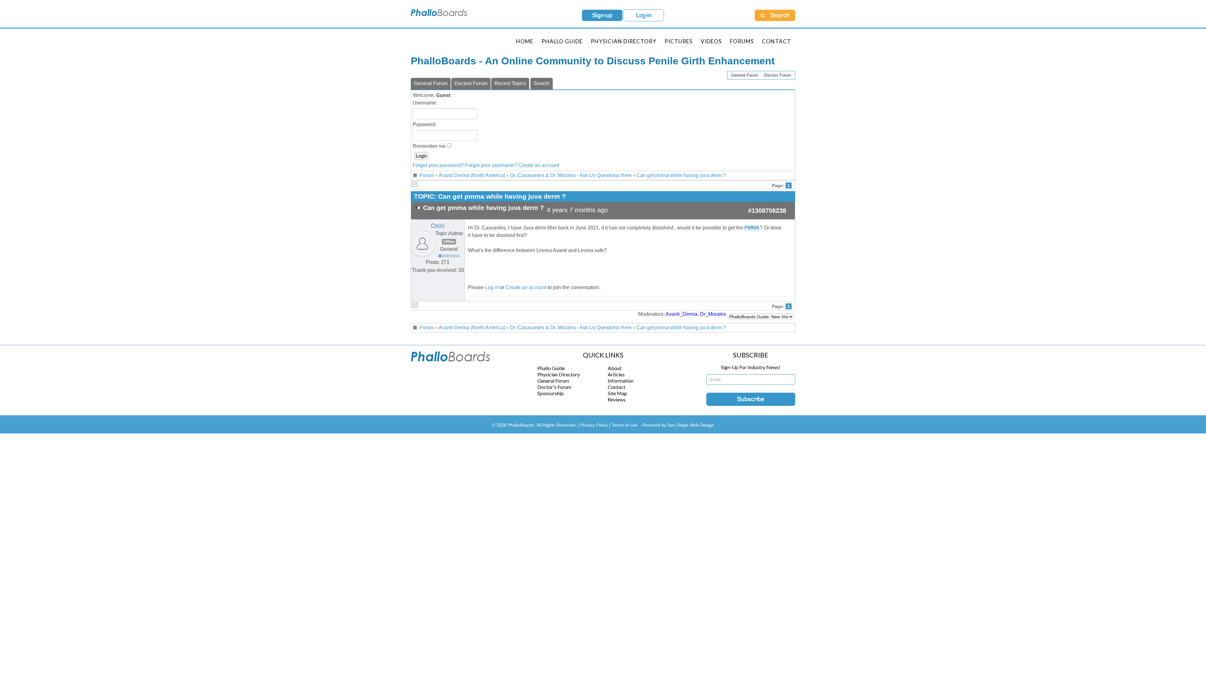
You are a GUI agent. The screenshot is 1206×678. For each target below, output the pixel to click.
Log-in (644, 15)
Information (620, 381)
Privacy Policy (594, 425)
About (615, 368)
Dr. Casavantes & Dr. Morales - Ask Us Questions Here (571, 175)
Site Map (617, 393)
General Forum (744, 75)
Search (542, 83)
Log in (492, 287)
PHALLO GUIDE (562, 41)
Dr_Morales (713, 314)
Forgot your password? (438, 165)
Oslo (438, 225)
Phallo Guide (551, 368)
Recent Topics (510, 83)
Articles (616, 374)
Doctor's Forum (554, 387)
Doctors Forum (777, 75)
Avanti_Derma (681, 314)
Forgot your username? (491, 165)
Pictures (679, 41)
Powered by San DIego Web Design (678, 425)
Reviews (617, 399)
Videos (711, 41)
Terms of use (624, 425)
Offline (449, 241)
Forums (742, 41)
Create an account (538, 165)
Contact (776, 41)
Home (524, 41)
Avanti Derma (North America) (472, 175)
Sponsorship (550, 393)
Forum (427, 175)
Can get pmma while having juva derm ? (681, 175)
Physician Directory (623, 41)
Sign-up (602, 15)
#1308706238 (767, 210)
